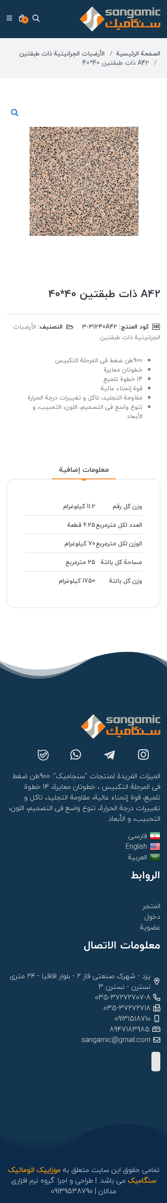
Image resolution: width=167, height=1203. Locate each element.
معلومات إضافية (84, 469)
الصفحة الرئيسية (138, 53)
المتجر (151, 906)
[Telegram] (109, 756)
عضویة (150, 927)
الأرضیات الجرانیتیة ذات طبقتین (62, 53)
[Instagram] (143, 756)
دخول (152, 916)
